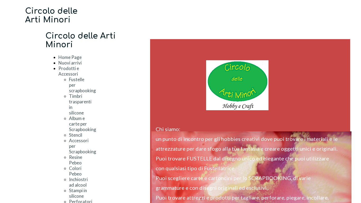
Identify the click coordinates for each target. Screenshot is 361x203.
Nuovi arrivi (70, 63)
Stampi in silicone (78, 193)
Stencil (75, 135)
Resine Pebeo (75, 159)
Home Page (70, 57)
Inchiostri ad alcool (78, 182)
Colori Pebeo (75, 171)
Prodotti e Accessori (68, 71)
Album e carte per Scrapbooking (82, 124)
